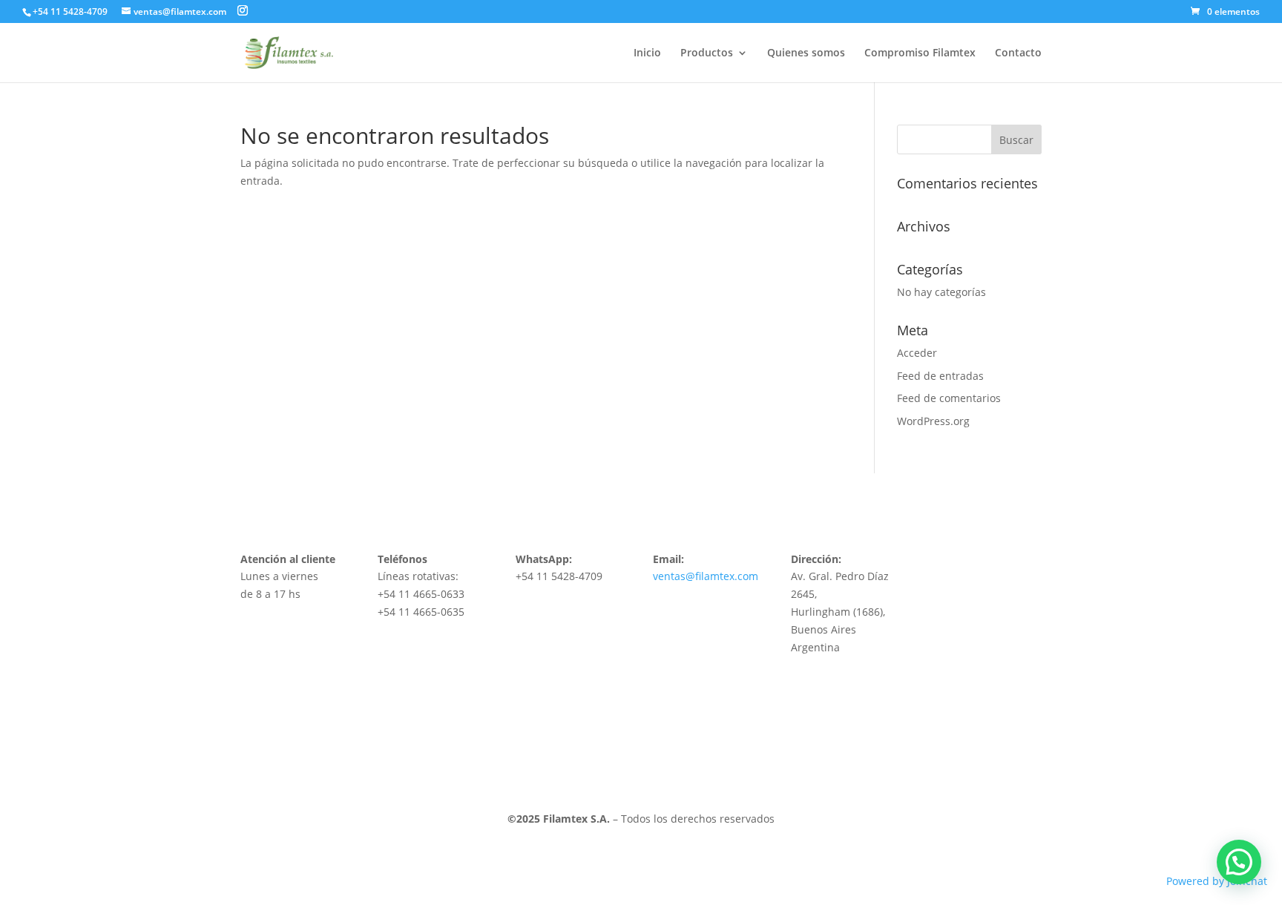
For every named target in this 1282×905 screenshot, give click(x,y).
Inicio (647, 53)
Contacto (1018, 53)
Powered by (1216, 881)
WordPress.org (933, 421)
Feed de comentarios (949, 398)
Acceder (917, 353)
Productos (706, 53)
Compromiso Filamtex (920, 53)
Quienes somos (806, 53)
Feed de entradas (940, 376)
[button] (1239, 862)
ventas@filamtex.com (705, 576)
